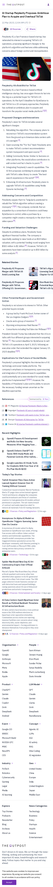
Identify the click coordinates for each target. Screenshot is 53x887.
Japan (32, 790)
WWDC (5, 733)
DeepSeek (7, 711)
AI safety (33, 742)
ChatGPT (6, 690)
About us (6, 833)
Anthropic (6, 659)
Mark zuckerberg (37, 672)
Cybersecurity (8, 777)
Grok (4, 707)
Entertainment (35, 837)
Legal (4, 786)
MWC (4, 746)
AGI (31, 738)
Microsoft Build (9, 738)
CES (4, 755)
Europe (32, 777)
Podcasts (6, 815)
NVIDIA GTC (7, 742)
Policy (31, 820)
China (31, 773)
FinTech (5, 768)
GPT (31, 690)
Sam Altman (34, 650)
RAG (31, 746)
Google (5, 654)
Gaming (5, 781)
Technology (34, 811)
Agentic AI (33, 729)
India (31, 781)
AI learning (7, 794)
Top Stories (7, 811)
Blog (4, 824)
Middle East (34, 794)
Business (33, 815)
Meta (4, 667)
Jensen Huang (35, 654)
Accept (9, 882)
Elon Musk (34, 659)
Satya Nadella (35, 667)
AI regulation (35, 755)
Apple (5, 676)
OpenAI (5, 650)
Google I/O (7, 729)
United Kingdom (36, 786)
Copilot (5, 703)
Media (5, 790)
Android (5, 716)
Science (32, 833)
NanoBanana (35, 716)
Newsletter (7, 820)
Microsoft (6, 663)
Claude (5, 698)
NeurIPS (6, 751)
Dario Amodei (35, 676)
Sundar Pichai (35, 663)
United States (35, 768)
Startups (33, 824)
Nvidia (5, 672)
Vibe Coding (34, 751)
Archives (6, 828)
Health (32, 828)
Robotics (6, 773)
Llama (32, 703)
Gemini (5, 694)
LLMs (31, 733)
